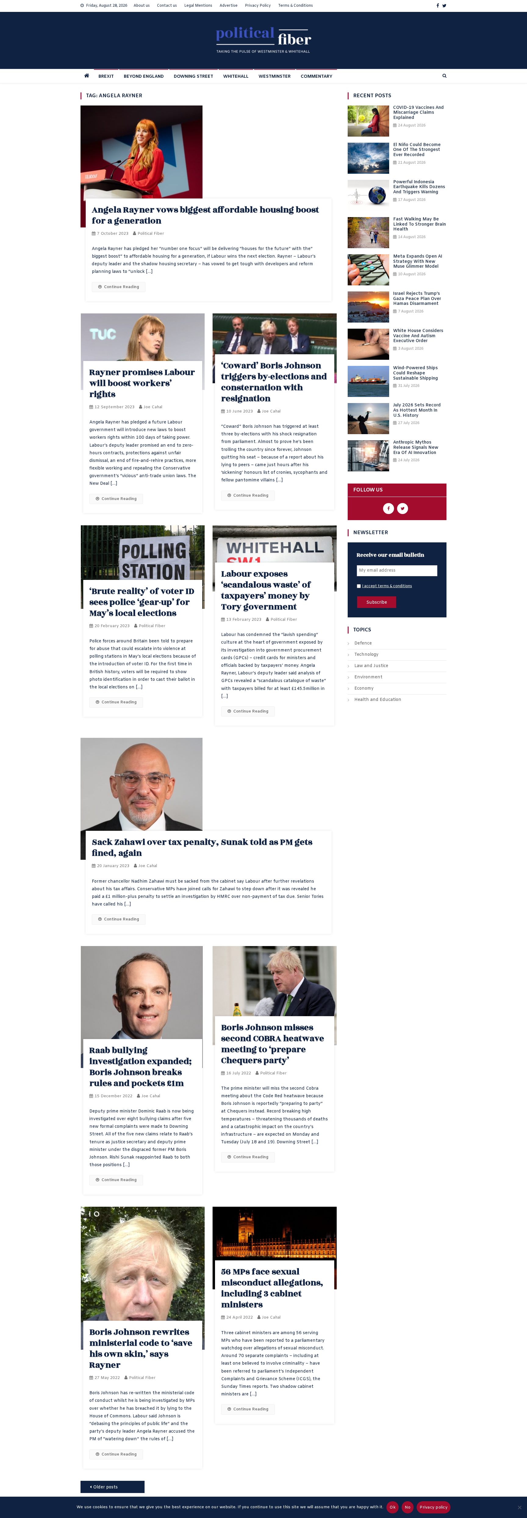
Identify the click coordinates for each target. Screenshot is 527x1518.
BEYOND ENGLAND (144, 77)
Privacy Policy (258, 5)
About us (142, 5)
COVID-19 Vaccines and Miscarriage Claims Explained (418, 113)
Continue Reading (121, 287)
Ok (392, 1507)
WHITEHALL (236, 77)
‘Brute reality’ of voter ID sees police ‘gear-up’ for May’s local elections (141, 602)
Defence (363, 643)
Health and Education (377, 700)
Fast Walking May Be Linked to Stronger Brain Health (419, 224)
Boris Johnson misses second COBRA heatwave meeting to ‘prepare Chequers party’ (272, 1044)
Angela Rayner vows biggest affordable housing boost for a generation (205, 215)
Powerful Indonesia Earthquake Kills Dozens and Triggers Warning (419, 187)
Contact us (167, 5)
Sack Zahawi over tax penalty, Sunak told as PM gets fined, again (202, 848)
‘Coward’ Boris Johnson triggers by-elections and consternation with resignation (274, 382)
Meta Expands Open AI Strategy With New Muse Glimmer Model (417, 262)
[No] (519, 1507)
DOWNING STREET (193, 77)
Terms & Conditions (295, 5)
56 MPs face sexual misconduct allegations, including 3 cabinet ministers (272, 1288)
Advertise (229, 5)
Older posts (105, 1487)
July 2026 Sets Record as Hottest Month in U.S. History (417, 410)
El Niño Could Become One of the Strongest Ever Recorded (417, 150)
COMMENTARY (316, 77)
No (408, 1507)
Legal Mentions (198, 5)
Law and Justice (371, 666)
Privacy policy (433, 1507)
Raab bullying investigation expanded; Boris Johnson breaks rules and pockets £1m (140, 1067)
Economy (364, 688)
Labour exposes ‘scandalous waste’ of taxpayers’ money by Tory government (266, 590)
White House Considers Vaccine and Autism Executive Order (418, 336)
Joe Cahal (153, 407)
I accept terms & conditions (387, 586)
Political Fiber (151, 233)
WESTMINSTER (275, 77)
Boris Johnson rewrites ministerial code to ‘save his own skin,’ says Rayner (140, 1349)
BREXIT (106, 77)
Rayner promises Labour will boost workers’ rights (142, 383)
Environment (368, 677)
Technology (366, 655)
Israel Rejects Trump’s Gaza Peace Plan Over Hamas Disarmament (417, 299)
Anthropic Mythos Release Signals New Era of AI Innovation (415, 447)
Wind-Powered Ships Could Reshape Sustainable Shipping (415, 373)
